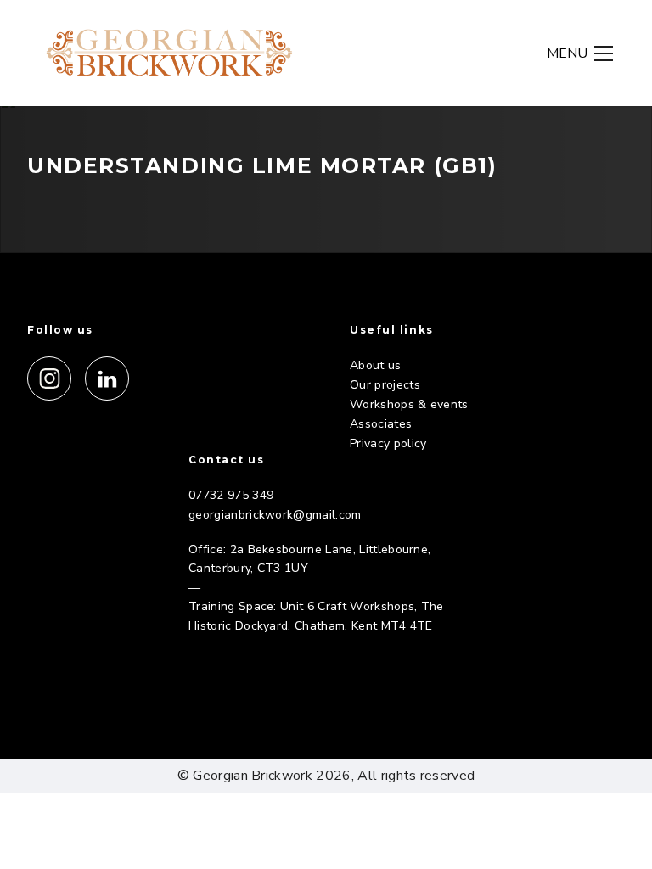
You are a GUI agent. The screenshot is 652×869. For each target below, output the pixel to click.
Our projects (385, 385)
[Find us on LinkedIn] (107, 378)
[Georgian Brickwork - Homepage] (170, 53)
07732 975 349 (230, 495)
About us (376, 365)
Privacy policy (388, 443)
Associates (381, 424)
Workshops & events (409, 404)
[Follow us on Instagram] (49, 378)
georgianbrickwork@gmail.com (275, 515)
